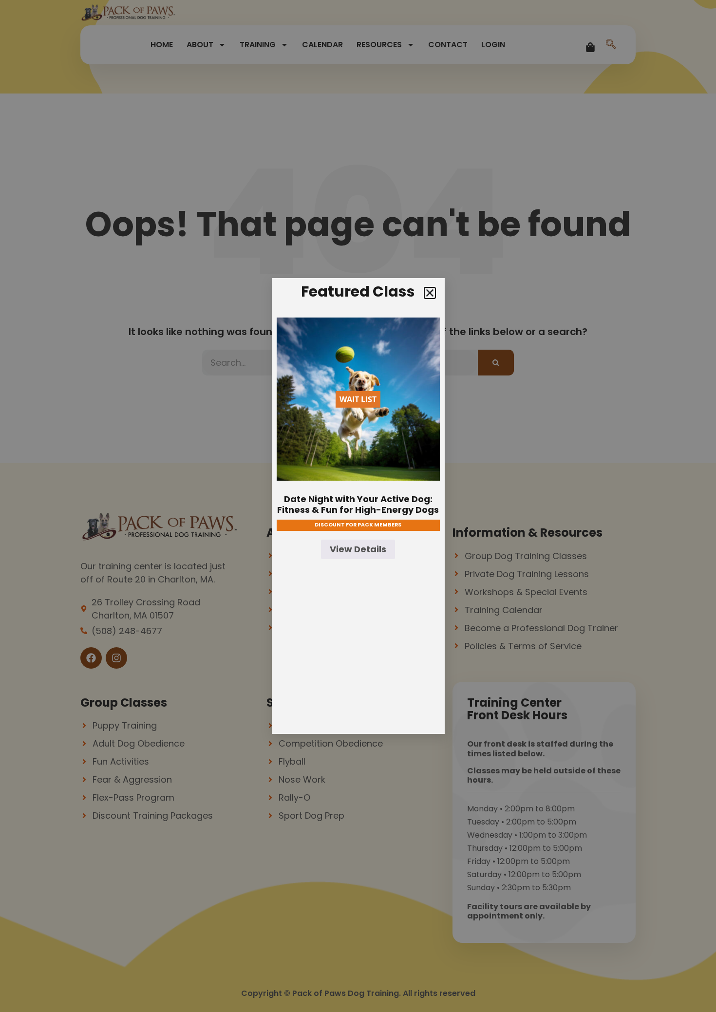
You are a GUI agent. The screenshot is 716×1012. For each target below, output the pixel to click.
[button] (430, 293)
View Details (358, 549)
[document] (358, 506)
